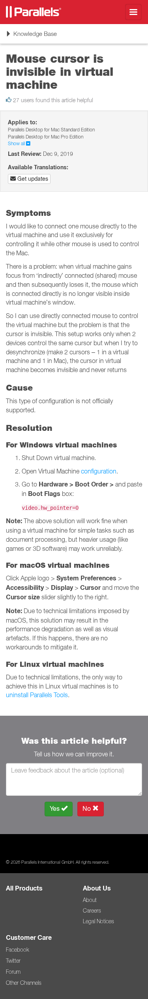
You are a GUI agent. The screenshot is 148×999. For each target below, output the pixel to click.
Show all (17, 143)
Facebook (17, 950)
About (90, 900)
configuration (98, 471)
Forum (13, 972)
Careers (92, 910)
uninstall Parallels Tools (37, 694)
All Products (24, 888)
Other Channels (23, 983)
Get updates (32, 178)
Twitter (13, 961)
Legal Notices (98, 921)
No (87, 808)
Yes (55, 808)
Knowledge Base (31, 36)
